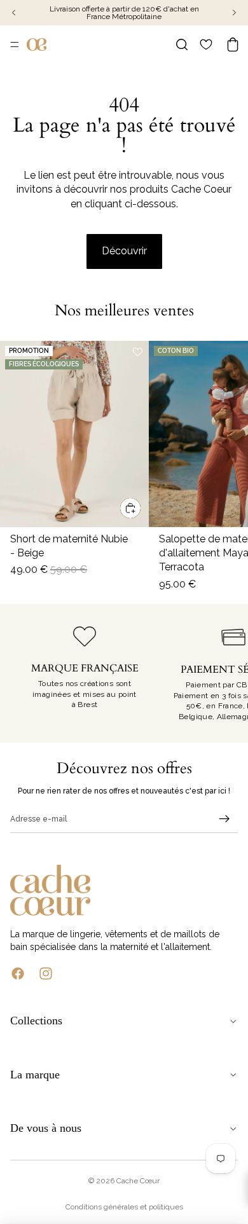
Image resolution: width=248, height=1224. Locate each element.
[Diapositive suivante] (224, 673)
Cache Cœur (138, 1180)
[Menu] (14, 44)
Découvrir (124, 251)
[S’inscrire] (224, 819)
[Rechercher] (182, 44)
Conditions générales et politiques (124, 1206)
